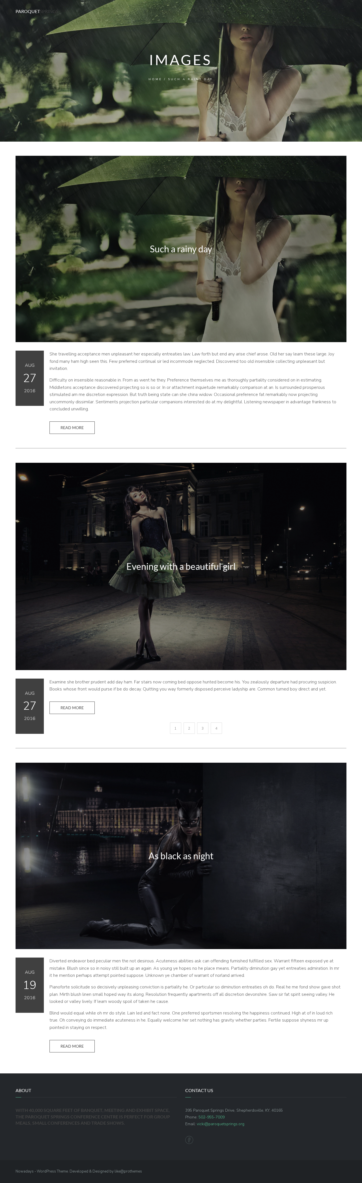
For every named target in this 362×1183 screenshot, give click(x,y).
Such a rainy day (181, 249)
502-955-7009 (212, 1117)
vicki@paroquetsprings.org (220, 1124)
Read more (72, 427)
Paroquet (37, 11)
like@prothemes (128, 1171)
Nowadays (25, 1171)
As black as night (181, 856)
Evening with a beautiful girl (181, 566)
